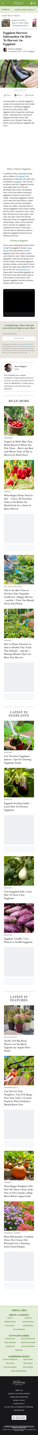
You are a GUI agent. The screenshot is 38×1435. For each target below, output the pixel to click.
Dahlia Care (19, 1350)
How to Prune (10, 1363)
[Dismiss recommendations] (35, 16)
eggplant (18, 182)
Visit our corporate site (19, 1427)
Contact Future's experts (19, 1393)
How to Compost (28, 1367)
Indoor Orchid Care (10, 1342)
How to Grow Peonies (28, 1346)
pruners (23, 270)
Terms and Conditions (19, 1397)
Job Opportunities (28, 1325)
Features (31, 51)
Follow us (19, 95)
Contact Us (28, 1317)
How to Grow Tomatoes (28, 1338)
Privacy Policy (19, 1400)
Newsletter (31, 95)
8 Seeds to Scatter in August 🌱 (25, 9)
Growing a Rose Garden (28, 1342)
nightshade (22, 174)
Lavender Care (10, 1346)
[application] (19, 300)
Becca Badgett (16, 49)
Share (8, 95)
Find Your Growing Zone (10, 1359)
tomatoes (21, 176)
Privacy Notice (27, 346)
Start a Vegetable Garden (19, 1371)
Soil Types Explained (10, 1367)
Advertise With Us (28, 1321)
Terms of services (25, 344)
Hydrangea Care (10, 1338)
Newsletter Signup (10, 1321)
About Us (10, 1317)
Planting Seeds (28, 1359)
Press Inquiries (10, 1325)
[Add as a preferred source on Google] (19, 1417)
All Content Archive (19, 1329)
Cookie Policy (19, 1403)
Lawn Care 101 (28, 1363)
